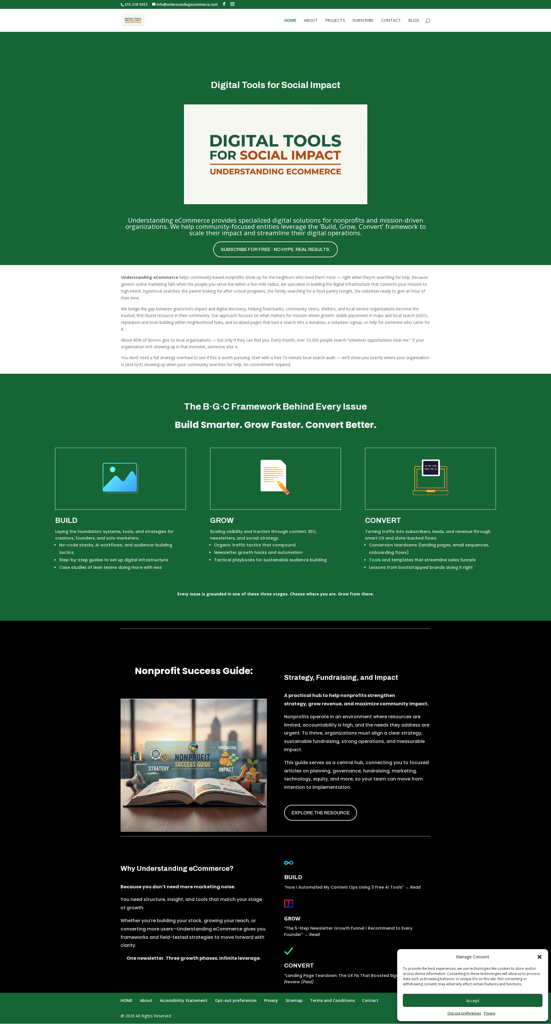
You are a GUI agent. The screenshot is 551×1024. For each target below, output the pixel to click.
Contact (370, 1000)
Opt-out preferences (464, 1013)
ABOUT (311, 20)
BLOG (413, 20)
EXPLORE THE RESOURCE (321, 812)
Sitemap (294, 1000)
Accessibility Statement (183, 1000)
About (146, 1000)
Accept (473, 1000)
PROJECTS (335, 20)
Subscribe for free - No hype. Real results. (275, 249)
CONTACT (391, 20)
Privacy (489, 1013)
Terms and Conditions (332, 1000)
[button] (539, 957)
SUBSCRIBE (363, 20)
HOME (290, 20)
